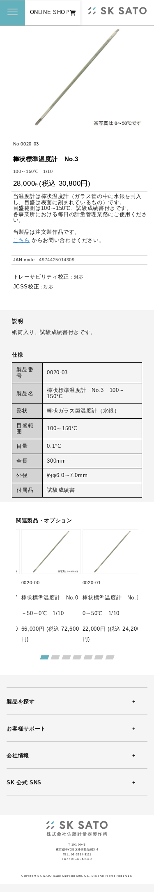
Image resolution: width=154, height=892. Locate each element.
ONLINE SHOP (49, 12)
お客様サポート (26, 729)
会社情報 (18, 755)
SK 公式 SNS (24, 783)
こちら (21, 240)
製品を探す (20, 702)
